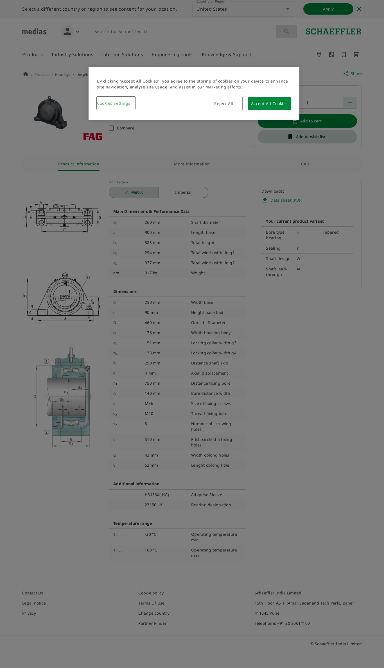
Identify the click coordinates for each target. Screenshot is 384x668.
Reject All (223, 103)
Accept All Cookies (269, 103)
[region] (194, 93)
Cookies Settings (113, 103)
